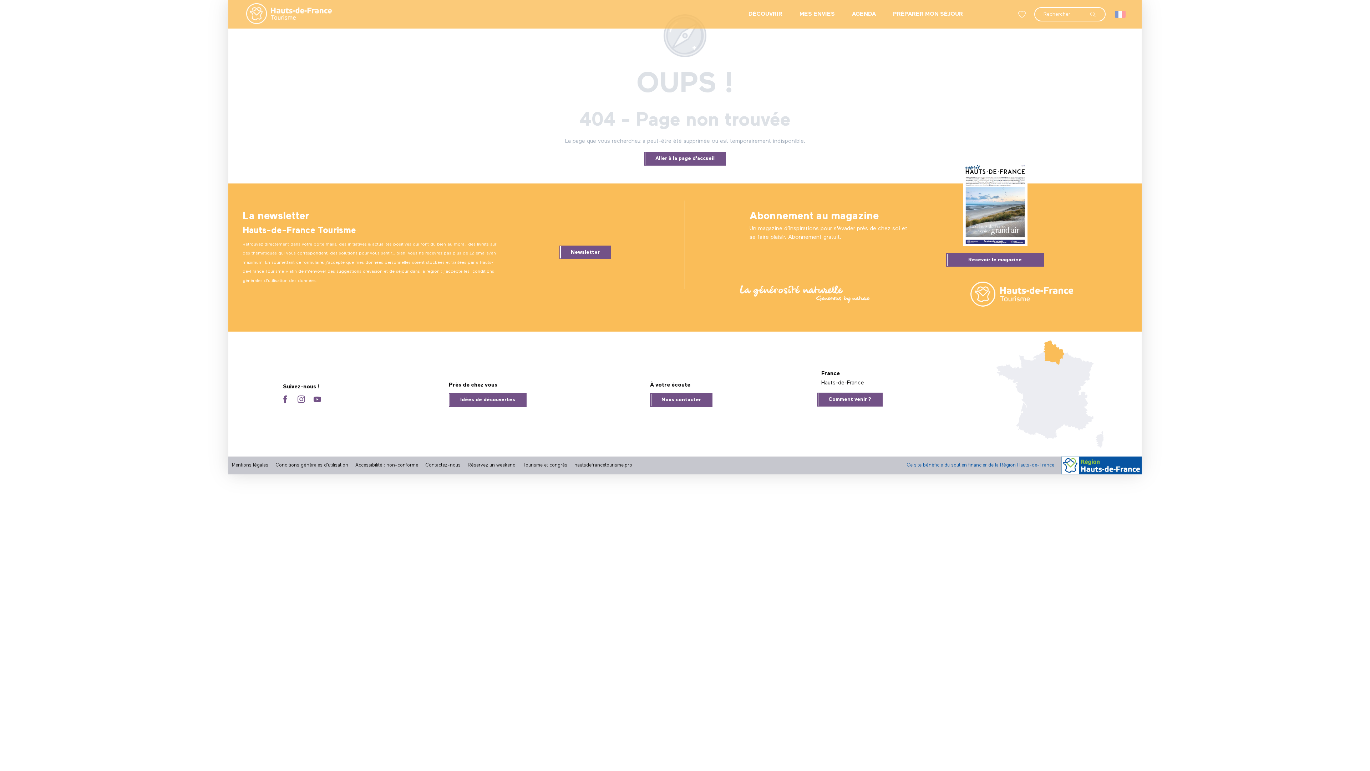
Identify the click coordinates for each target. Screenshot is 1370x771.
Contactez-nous (443, 465)
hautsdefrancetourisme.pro (603, 465)
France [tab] (830, 374)
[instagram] (301, 400)
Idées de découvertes (487, 399)
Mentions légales (250, 465)
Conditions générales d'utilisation (311, 465)
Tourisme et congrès (545, 465)
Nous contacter (681, 399)
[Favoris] (1023, 14)
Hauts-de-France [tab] (842, 383)
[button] (1070, 11)
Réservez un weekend (492, 465)
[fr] (1120, 14)
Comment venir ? (849, 399)
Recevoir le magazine (995, 259)
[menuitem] (283, 14)
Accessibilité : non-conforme (386, 465)
